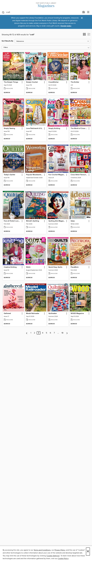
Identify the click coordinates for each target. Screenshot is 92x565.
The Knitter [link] (75, 82)
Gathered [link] (7, 314)
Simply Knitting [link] (54, 128)
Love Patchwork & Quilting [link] (34, 128)
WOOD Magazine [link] (77, 314)
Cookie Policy (63, 558)
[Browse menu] (88, 12)
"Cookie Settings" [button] (53, 556)
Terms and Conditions (42, 550)
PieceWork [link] (75, 267)
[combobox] (41, 12)
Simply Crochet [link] (32, 82)
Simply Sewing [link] (9, 128)
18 (62, 333)
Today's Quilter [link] (9, 175)
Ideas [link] (73, 221)
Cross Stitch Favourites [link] (79, 175)
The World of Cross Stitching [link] (79, 128)
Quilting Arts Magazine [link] (57, 221)
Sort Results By (7, 41)
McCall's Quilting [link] (32, 221)
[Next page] (67, 333)
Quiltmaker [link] (52, 314)
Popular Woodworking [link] (34, 175)
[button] (84, 35)
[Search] (3, 12)
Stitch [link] (28, 267)
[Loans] (84, 12)
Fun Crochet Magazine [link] (57, 175)
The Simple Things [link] (11, 82)
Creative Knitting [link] (10, 267)
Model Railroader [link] (32, 314)
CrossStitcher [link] (53, 82)
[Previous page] (27, 333)
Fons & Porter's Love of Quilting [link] (12, 221)
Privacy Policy (60, 550)
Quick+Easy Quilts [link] (55, 267)
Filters (6, 47)
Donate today (65, 26)
